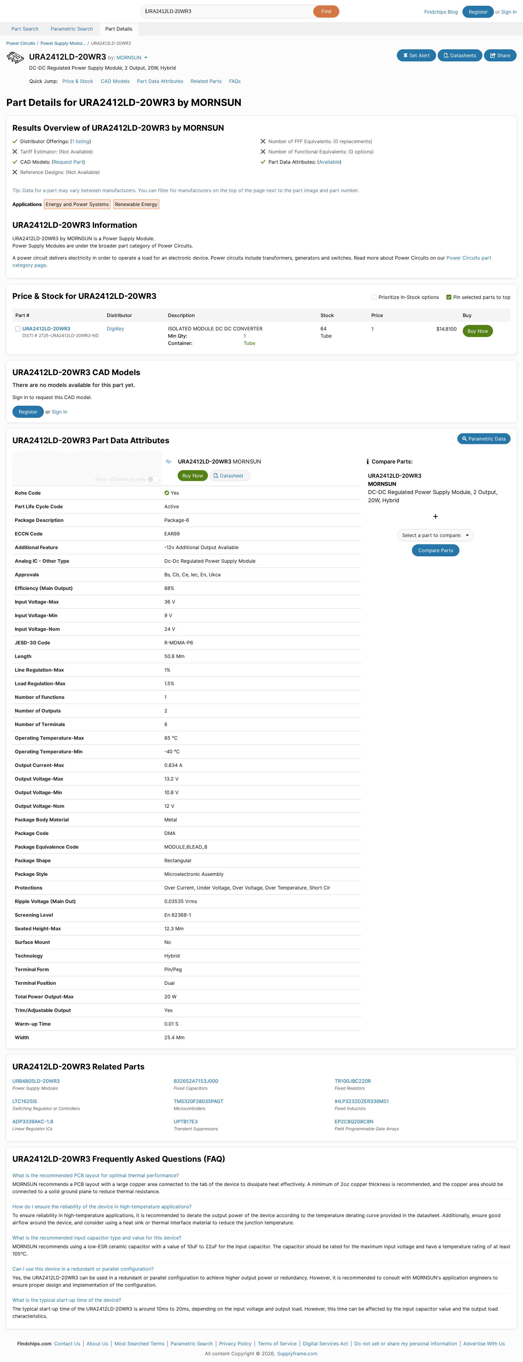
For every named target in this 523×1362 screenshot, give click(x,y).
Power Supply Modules (63, 43)
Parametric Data (486, 439)
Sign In (509, 12)
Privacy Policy (235, 1344)
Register (478, 12)
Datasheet (231, 476)
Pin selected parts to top (482, 297)
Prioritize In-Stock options (409, 297)
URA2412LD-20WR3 (46, 329)
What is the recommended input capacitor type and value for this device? (96, 1238)
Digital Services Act (325, 1344)
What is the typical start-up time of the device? (66, 1300)
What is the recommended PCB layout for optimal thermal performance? (95, 1175)
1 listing (80, 141)
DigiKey (115, 329)
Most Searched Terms (139, 1344)
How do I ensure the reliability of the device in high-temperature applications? (102, 1206)
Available (329, 162)
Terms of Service (277, 1344)
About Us (97, 1344)
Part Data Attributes (160, 81)
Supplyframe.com (297, 1354)
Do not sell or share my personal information (405, 1344)
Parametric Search (192, 1344)
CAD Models (115, 81)
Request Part (68, 162)
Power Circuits (20, 43)
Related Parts (206, 81)
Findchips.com (26, 12)
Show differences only (120, 479)
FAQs (235, 81)
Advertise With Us (484, 1344)
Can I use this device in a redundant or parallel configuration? (82, 1269)
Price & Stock (77, 81)
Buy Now (478, 331)
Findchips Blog (441, 12)
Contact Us (67, 1344)
